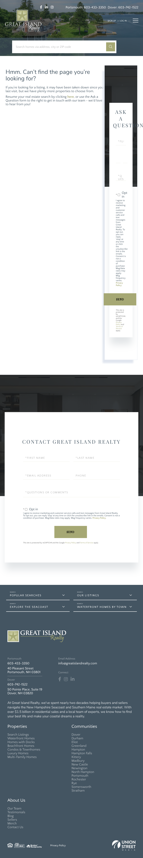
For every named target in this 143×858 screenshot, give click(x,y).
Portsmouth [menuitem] (80, 776)
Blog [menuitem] (10, 816)
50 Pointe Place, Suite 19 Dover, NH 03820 (24, 691)
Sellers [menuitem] (12, 820)
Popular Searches (26, 595)
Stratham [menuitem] (78, 791)
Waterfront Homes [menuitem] (21, 738)
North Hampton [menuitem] (83, 772)
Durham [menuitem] (77, 738)
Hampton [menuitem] (78, 749)
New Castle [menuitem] (80, 764)
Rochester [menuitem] (79, 779)
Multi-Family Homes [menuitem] (22, 757)
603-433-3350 (95, 7)
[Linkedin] (72, 679)
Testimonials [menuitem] (16, 812)
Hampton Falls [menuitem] (82, 753)
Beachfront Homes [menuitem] (20, 746)
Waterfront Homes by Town (102, 607)
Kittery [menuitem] (76, 757)
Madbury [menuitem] (78, 761)
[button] (110, 46)
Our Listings (88, 595)
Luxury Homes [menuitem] (17, 753)
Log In (123, 21)
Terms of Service (119, 328)
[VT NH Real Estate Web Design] (124, 845)
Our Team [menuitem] (14, 808)
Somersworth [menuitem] (81, 787)
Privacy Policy (119, 284)
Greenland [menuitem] (79, 746)
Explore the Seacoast (29, 607)
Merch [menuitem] (12, 823)
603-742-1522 (128, 7)
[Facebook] (59, 679)
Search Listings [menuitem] (18, 735)
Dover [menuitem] (76, 735)
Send (120, 299)
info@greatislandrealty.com (77, 663)
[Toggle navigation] (135, 20)
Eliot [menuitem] (75, 742)
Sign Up (112, 21)
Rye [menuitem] (74, 783)
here (70, 97)
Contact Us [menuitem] (15, 827)
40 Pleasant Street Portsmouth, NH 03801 (23, 670)
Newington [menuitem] (79, 768)
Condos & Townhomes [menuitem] (23, 749)
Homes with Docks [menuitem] (21, 742)
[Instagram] (66, 679)
